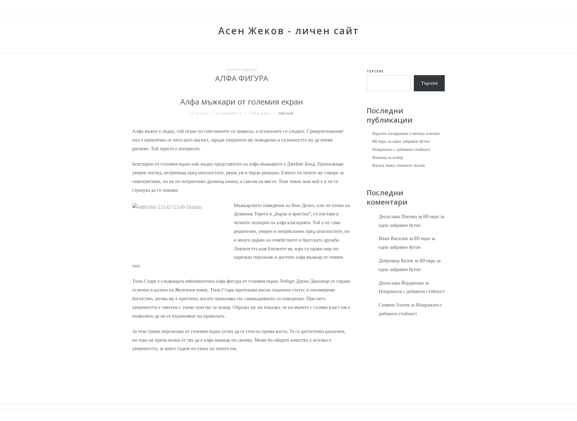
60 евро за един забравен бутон (401, 141)
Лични (285, 113)
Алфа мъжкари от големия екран (241, 101)
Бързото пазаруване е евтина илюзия (405, 133)
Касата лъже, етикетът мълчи (398, 165)
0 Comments (228, 113)
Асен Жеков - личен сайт (288, 30)
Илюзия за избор (387, 157)
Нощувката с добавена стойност (401, 149)
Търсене (375, 71)
